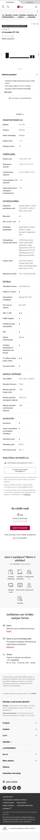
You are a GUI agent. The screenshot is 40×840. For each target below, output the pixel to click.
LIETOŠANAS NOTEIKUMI (25, 805)
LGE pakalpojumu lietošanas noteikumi (15, 800)
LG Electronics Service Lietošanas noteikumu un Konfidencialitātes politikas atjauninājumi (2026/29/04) (19, 17)
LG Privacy (27, 494)
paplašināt (37, 75)
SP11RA (16, 564)
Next (38, 54)
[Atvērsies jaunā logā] (5, 788)
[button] (20, 54)
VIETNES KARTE (8, 797)
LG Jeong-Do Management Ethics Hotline (22, 828)
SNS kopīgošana (37, 24)
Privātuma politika (8, 803)
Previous (1, 54)
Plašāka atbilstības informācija (20, 470)
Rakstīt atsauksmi (8, 39)
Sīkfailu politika (21, 803)
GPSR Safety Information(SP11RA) (19, 463)
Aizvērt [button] (19, 114)
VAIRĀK (33, 693)
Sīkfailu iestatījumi (8, 805)
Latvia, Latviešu (11, 781)
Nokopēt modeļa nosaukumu (8, 29)
